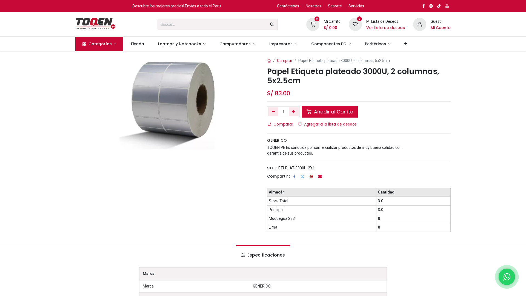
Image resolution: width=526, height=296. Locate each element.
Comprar (284, 60)
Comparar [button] (283, 124)
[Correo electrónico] (320, 176)
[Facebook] (294, 176)
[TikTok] (439, 6)
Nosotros (313, 6)
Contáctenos (288, 6)
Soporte (335, 6)
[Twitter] (302, 176)
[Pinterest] (311, 176)
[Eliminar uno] (273, 111)
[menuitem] (99, 44)
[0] (312, 24)
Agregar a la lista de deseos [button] (330, 124)
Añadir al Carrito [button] (333, 112)
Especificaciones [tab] (265, 255)
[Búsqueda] (272, 24)
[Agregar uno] (294, 111)
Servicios (356, 6)
